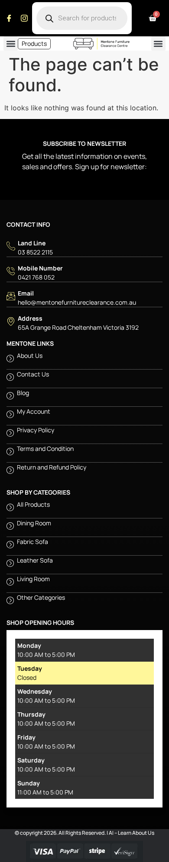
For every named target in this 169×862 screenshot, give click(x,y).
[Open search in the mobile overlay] (82, 18)
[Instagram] (24, 18)
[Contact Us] (84, 379)
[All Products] (84, 509)
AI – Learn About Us (131, 832)
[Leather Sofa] (84, 565)
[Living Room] (84, 583)
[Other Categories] (84, 602)
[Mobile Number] (84, 273)
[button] (10, 43)
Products (34, 43)
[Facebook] (9, 18)
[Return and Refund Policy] (84, 472)
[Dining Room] (84, 527)
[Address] (84, 323)
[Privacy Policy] (84, 434)
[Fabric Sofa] (84, 546)
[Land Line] (84, 247)
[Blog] (84, 397)
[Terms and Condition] (84, 453)
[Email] (84, 298)
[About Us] (84, 360)
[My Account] (84, 416)
